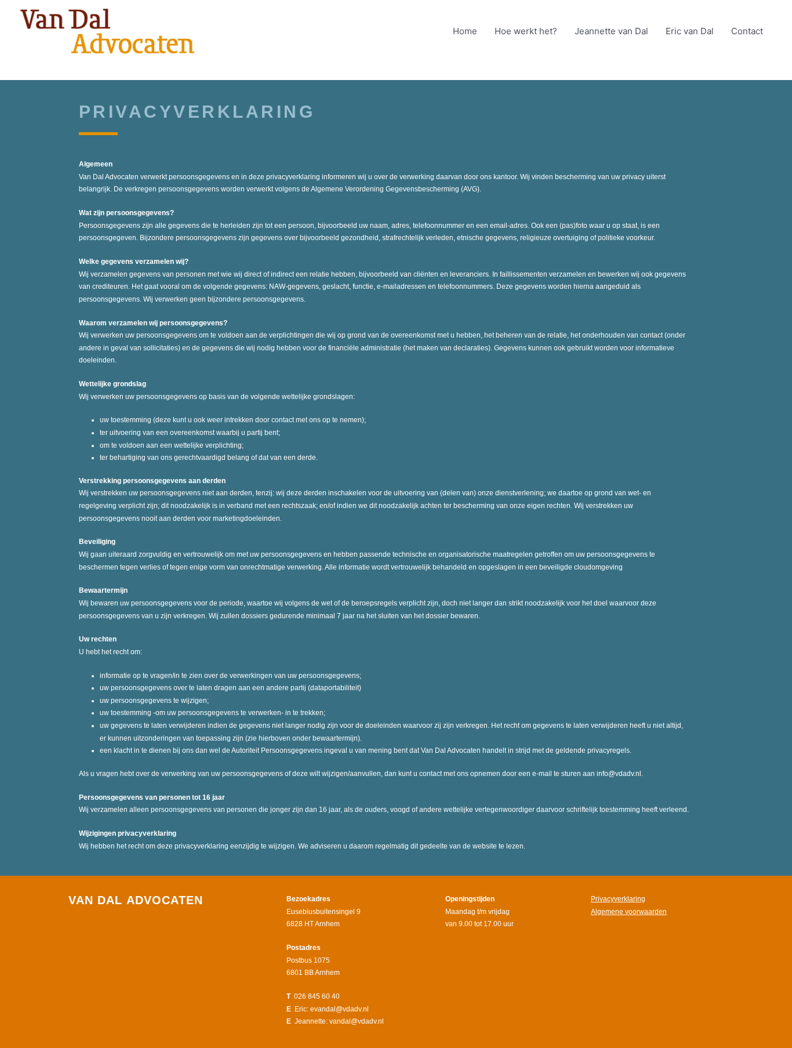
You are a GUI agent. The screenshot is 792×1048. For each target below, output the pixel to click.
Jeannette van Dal (611, 31)
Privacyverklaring (618, 899)
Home (465, 31)
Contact (747, 31)
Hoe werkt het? (526, 31)
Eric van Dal (690, 31)
